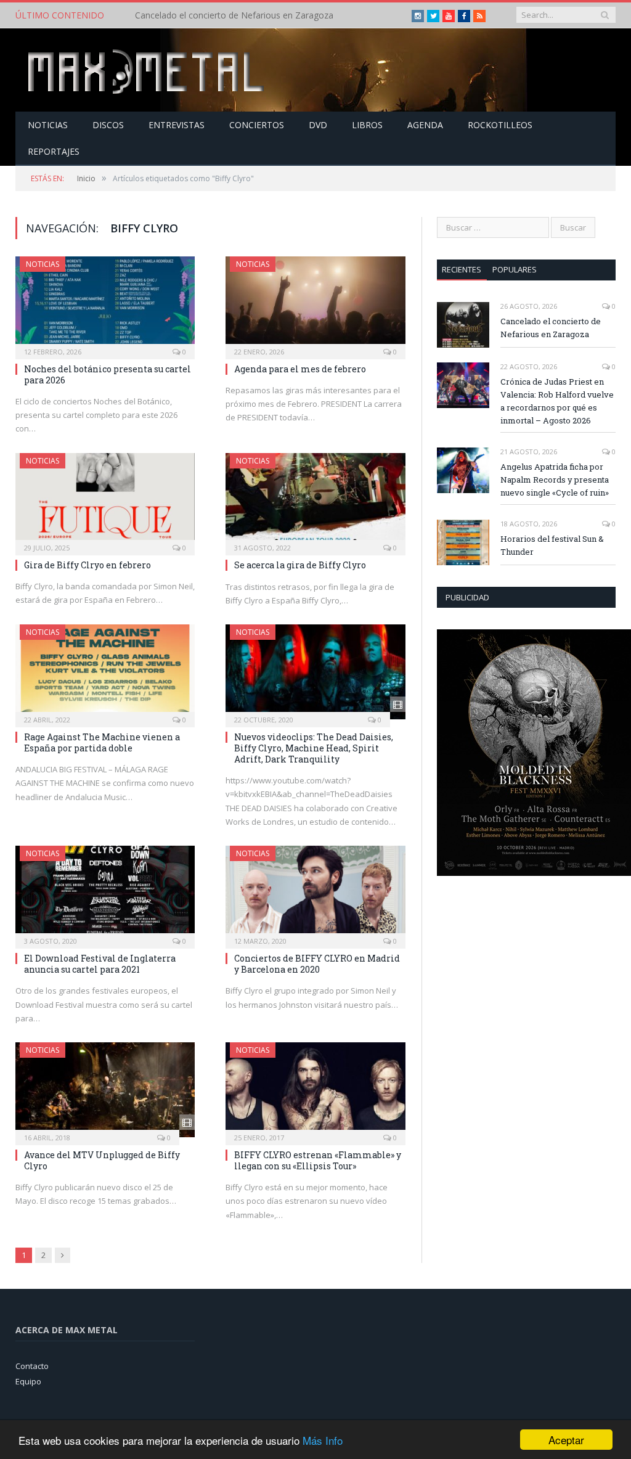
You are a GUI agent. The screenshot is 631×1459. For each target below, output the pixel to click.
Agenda (425, 125)
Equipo (28, 1381)
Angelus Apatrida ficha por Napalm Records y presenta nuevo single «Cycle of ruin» (554, 479)
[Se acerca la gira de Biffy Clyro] (315, 500)
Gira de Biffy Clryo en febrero (87, 565)
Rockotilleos (500, 125)
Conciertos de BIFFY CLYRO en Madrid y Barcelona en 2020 (317, 963)
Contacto (32, 1365)
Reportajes (53, 151)
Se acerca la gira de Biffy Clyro (300, 565)
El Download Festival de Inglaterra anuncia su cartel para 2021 (100, 963)
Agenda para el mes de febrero (300, 369)
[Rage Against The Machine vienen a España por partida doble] (105, 671)
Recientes (461, 269)
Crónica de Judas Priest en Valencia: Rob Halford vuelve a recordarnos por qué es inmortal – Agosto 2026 (261, 15)
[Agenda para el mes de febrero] (315, 303)
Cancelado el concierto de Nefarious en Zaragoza (550, 328)
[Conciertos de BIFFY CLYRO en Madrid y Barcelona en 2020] (315, 893)
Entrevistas (177, 125)
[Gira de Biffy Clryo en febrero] (105, 500)
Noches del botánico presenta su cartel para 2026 (107, 374)
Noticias (48, 125)
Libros (367, 125)
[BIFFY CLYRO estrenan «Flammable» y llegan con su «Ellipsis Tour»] (315, 1089)
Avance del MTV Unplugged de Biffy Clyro (102, 1160)
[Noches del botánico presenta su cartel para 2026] (105, 303)
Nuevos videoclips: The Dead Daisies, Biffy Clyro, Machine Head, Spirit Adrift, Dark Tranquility (313, 748)
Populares (514, 269)
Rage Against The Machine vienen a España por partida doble (102, 742)
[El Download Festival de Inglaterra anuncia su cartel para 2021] (105, 893)
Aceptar (566, 1439)
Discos (108, 125)
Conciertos (256, 125)
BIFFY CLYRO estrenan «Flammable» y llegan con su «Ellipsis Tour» (317, 1160)
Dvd (318, 125)
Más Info (323, 1440)
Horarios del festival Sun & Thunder (552, 545)
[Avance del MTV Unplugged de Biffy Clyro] (105, 1089)
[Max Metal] (147, 70)
